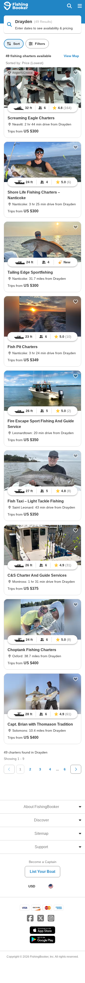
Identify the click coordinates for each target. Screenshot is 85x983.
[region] (42, 107)
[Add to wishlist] (75, 73)
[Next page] (75, 769)
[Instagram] (51, 918)
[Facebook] (30, 918)
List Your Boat (42, 872)
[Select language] (51, 886)
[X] (40, 918)
